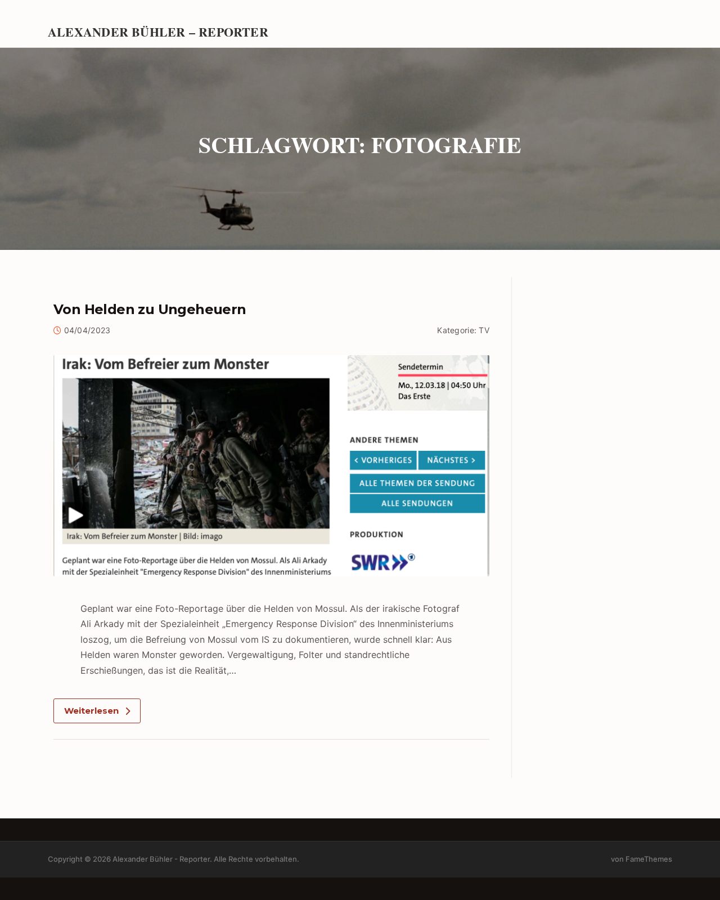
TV (484, 330)
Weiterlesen (91, 710)
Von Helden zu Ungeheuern (149, 309)
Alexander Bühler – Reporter (158, 31)
